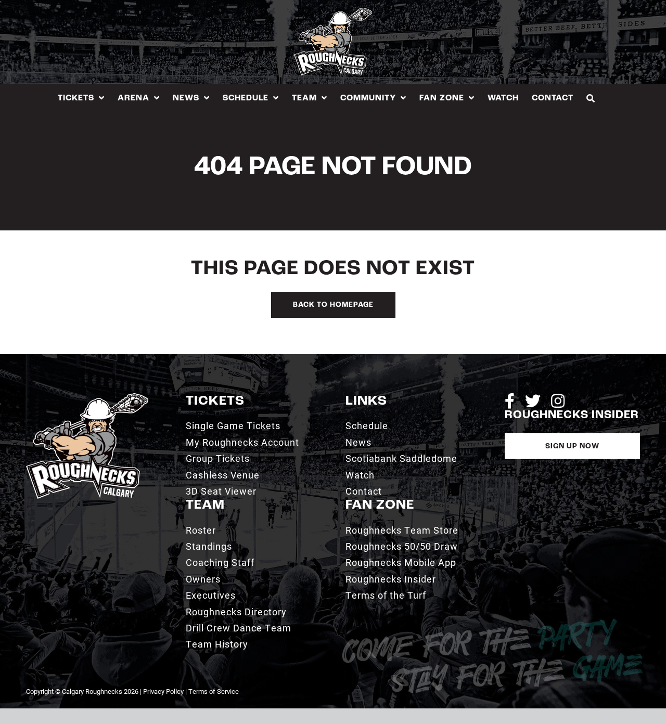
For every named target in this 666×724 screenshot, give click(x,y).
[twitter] (533, 401)
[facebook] (510, 401)
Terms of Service (213, 691)
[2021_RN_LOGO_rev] (87, 397)
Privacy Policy (163, 691)
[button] (590, 98)
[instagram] (558, 401)
